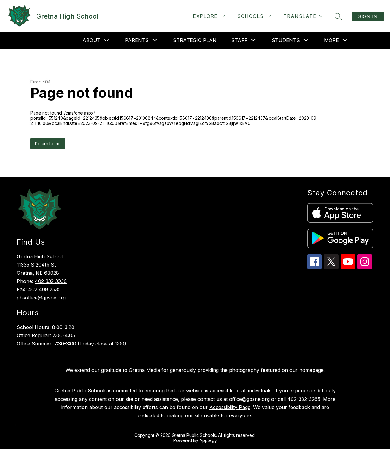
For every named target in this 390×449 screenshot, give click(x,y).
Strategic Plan (195, 40)
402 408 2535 (44, 289)
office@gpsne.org (249, 399)
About (92, 40)
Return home (48, 143)
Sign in (368, 16)
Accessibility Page (229, 407)
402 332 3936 (51, 281)
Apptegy (208, 440)
